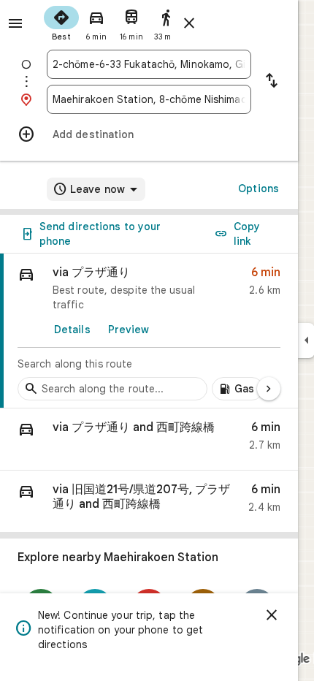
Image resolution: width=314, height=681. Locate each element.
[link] (149, 331)
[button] (149, 439)
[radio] (61, 22)
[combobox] (149, 64)
